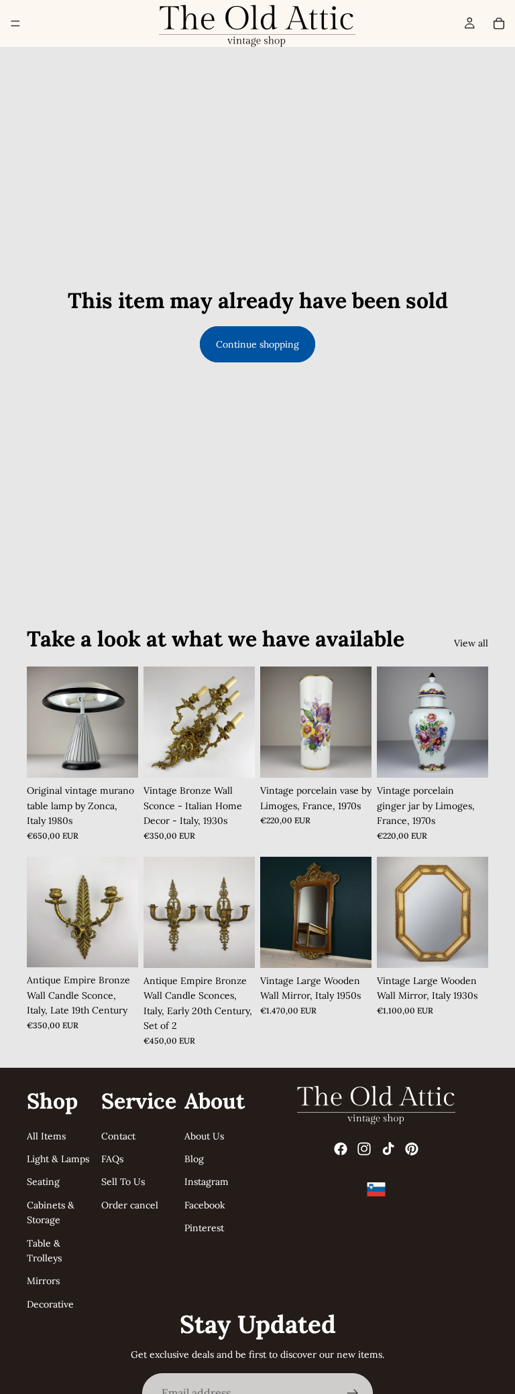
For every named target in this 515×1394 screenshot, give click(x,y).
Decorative (50, 1304)
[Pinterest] (412, 1149)
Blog (194, 1159)
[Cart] (499, 23)
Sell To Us (123, 1182)
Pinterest (204, 1229)
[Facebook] (341, 1149)
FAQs (112, 1159)
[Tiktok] (388, 1149)
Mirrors (43, 1281)
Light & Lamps (58, 1159)
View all (471, 643)
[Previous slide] (41, 722)
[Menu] (15, 23)
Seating (43, 1182)
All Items (46, 1136)
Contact (118, 1136)
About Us (204, 1136)
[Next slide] (123, 722)
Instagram (206, 1182)
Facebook (204, 1205)
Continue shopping (257, 344)
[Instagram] (364, 1149)
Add (128, 757)
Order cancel (129, 1205)
